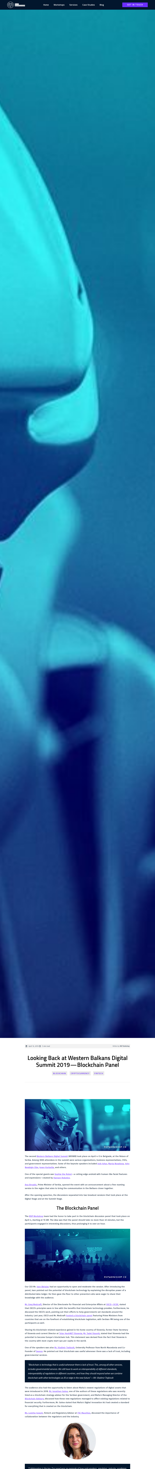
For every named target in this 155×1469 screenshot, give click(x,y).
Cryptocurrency (80, 1073)
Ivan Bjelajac (43, 1286)
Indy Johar (102, 1163)
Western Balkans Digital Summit (52, 1156)
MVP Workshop (36, 1216)
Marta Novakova (116, 1163)
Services (73, 4)
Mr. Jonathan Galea (58, 1391)
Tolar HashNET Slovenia (70, 1333)
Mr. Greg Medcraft (33, 1304)
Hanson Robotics (61, 1178)
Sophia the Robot (63, 1174)
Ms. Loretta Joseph (34, 1413)
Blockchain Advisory (34, 1398)
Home (46, 4)
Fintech (98, 1073)
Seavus (39, 1351)
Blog (102, 4)
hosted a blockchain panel (79, 1315)
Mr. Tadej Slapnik (91, 1333)
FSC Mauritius (84, 1413)
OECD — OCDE (112, 1304)
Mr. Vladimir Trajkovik (64, 1347)
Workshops (59, 4)
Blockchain (59, 1073)
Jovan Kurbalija (46, 1167)
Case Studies (88, 4)
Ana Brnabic (31, 1184)
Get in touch (135, 4)
